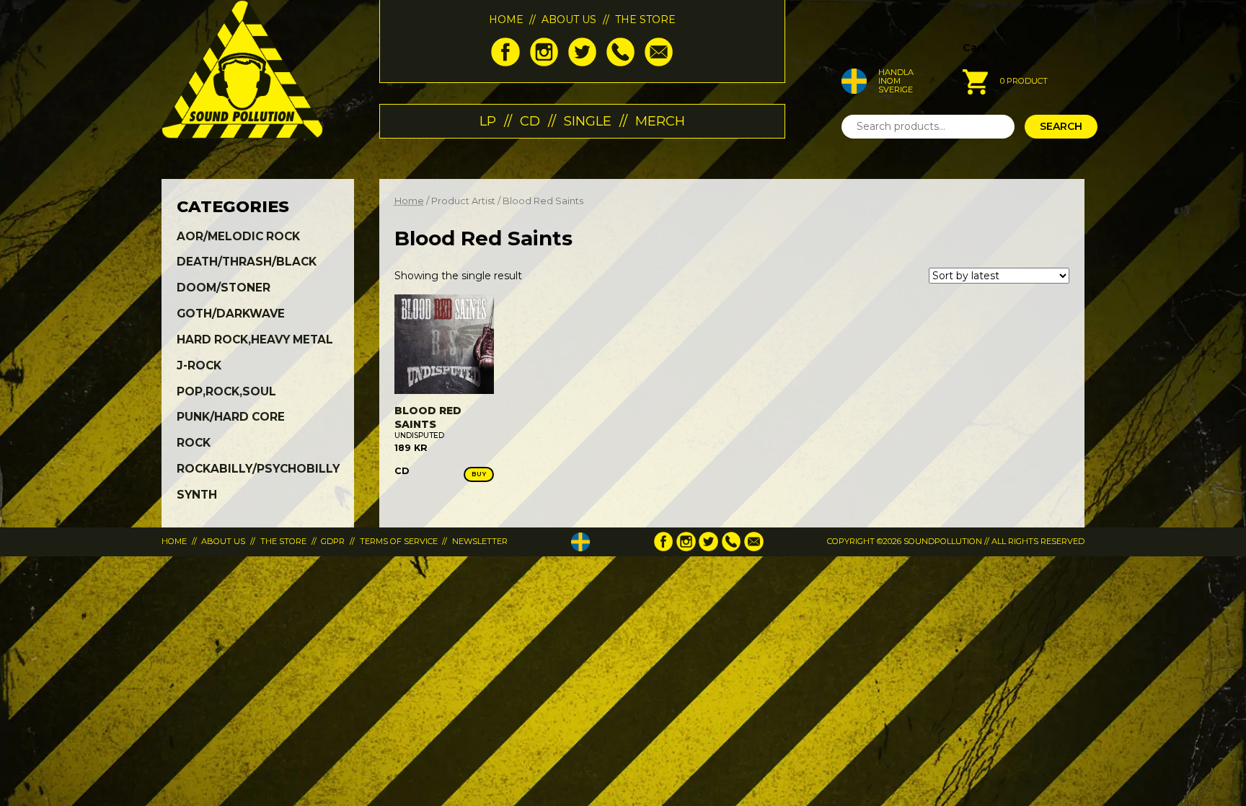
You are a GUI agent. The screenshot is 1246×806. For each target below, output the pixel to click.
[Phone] (620, 62)
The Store (645, 19)
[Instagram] (544, 62)
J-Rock (199, 365)
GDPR (333, 541)
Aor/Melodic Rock (238, 236)
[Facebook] (505, 62)
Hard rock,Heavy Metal (255, 339)
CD (530, 121)
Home (506, 19)
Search (1061, 126)
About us (569, 19)
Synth (197, 494)
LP (488, 121)
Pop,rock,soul (226, 391)
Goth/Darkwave (231, 313)
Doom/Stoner (223, 287)
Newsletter (480, 541)
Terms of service (399, 541)
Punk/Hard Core (231, 417)
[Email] (659, 62)
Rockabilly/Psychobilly (258, 469)
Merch (660, 121)
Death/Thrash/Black (247, 261)
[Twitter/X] (582, 62)
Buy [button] (479, 474)
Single (587, 121)
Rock (194, 443)
